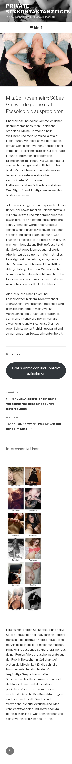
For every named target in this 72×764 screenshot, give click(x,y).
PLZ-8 (16, 354)
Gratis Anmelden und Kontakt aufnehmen (36, 370)
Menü (38, 27)
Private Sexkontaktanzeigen (38, 9)
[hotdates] (36, 613)
